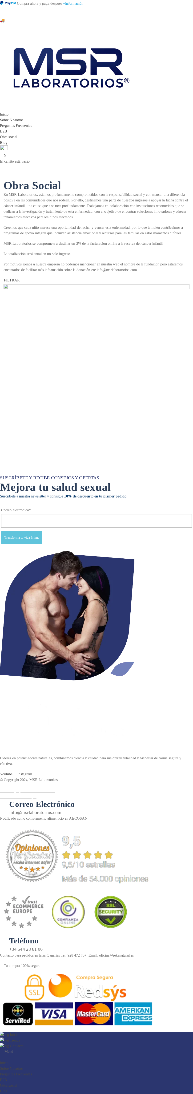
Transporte (8, 785)
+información (73, 3)
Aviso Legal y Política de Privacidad (27, 791)
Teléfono (23, 940)
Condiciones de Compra (18, 797)
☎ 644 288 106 (12, 9)
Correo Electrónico (42, 804)
